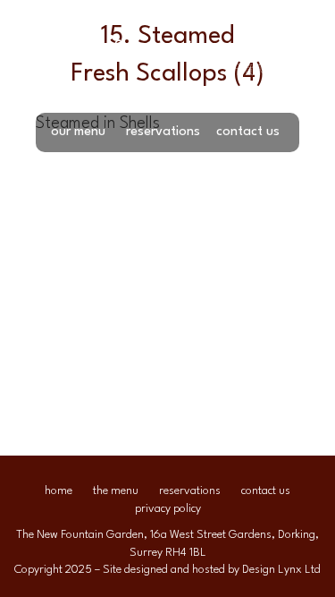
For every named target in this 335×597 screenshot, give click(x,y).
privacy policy (168, 509)
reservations (163, 132)
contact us (248, 132)
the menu (115, 491)
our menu (78, 132)
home (58, 491)
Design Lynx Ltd (281, 570)
